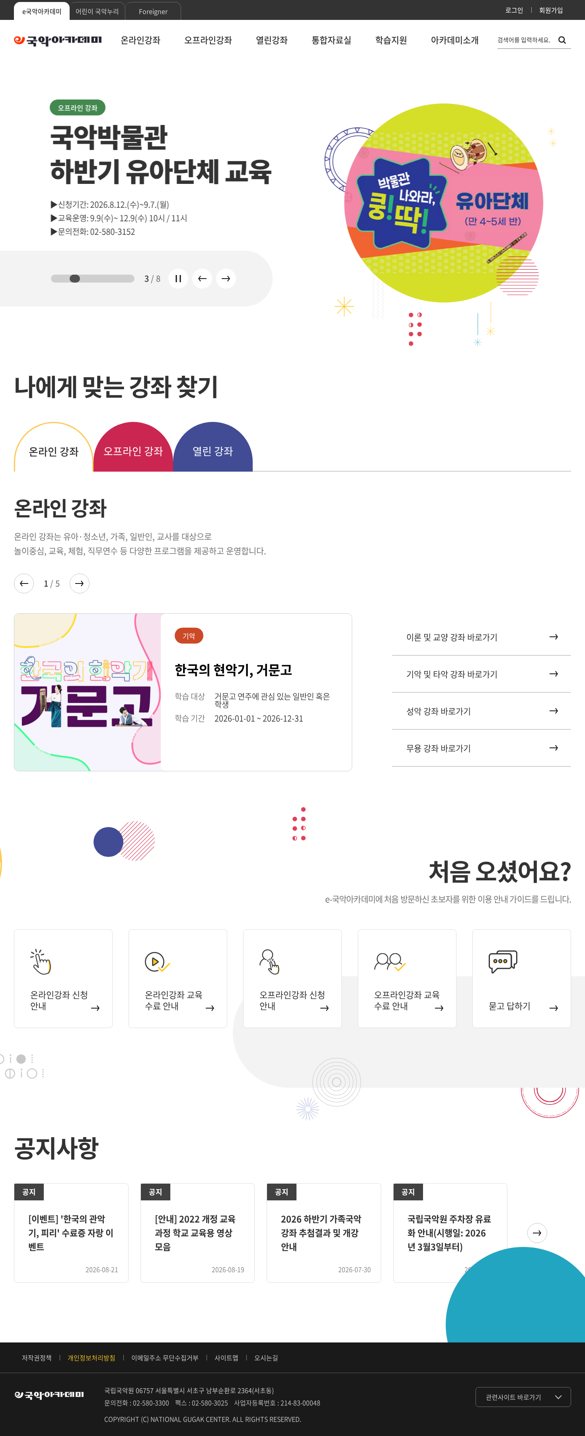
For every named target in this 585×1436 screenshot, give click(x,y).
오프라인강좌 (208, 39)
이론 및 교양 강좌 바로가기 (451, 637)
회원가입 (551, 10)
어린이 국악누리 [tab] (97, 11)
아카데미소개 (455, 39)
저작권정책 (37, 1357)
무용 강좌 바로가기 (438, 748)
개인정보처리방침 (91, 1357)
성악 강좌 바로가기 (438, 711)
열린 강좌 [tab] (213, 451)
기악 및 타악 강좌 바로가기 (451, 674)
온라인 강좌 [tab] (54, 451)
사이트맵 (226, 1357)
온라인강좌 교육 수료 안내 (174, 1000)
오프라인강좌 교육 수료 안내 (407, 1000)
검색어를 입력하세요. (523, 40)
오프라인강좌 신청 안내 (292, 1000)
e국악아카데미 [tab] (42, 11)
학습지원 (391, 39)
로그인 (514, 10)
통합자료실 (331, 39)
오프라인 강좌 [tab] (133, 451)
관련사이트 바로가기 (513, 1397)
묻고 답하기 (509, 1005)
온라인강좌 (140, 39)
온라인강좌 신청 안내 (59, 1000)
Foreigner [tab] (153, 11)
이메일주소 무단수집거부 (165, 1357)
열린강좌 (272, 39)
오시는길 (266, 1357)
